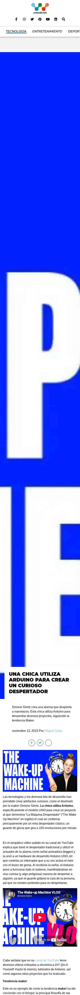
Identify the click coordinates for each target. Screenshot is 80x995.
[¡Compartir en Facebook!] (31, 743)
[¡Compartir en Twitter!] (40, 743)
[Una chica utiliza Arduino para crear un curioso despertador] (40, 375)
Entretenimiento (47, 31)
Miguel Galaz (54, 730)
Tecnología (16, 31)
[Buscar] (63, 19)
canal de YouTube (47, 960)
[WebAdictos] (40, 8)
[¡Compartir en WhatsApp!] (48, 743)
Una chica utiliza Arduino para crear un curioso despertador (39, 682)
